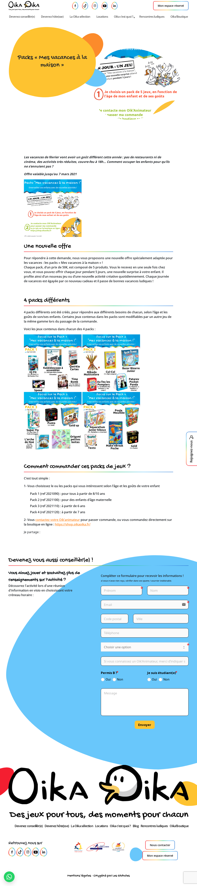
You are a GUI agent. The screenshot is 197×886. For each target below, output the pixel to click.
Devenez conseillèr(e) (22, 16)
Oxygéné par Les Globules (111, 876)
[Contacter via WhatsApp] (9, 876)
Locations (102, 16)
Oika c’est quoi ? (123, 16)
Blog (136, 826)
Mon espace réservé (171, 5)
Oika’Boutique (179, 16)
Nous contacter (160, 845)
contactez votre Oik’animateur (57, 520)
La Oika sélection (80, 16)
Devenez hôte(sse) (52, 16)
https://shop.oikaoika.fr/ (72, 524)
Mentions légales (79, 876)
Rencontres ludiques (151, 16)
